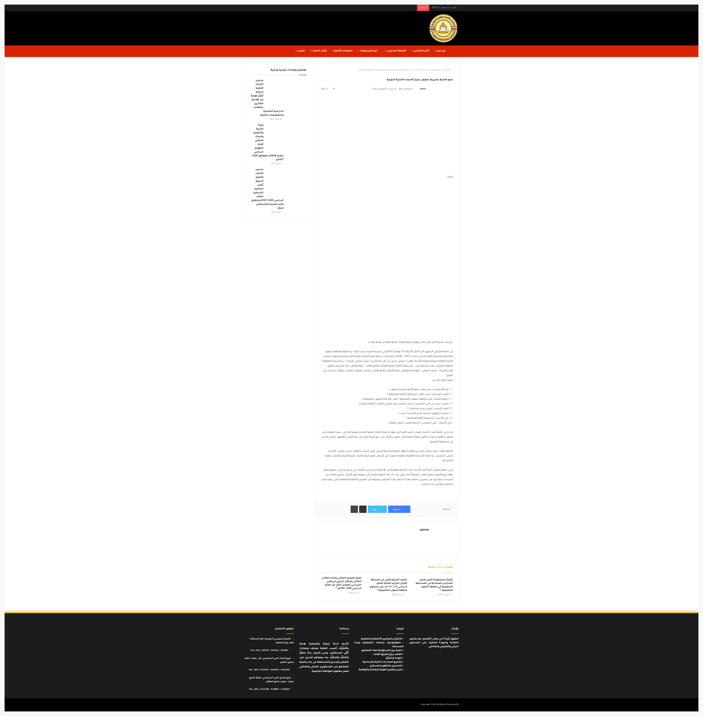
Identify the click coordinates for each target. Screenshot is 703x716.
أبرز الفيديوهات (369, 51)
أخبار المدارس (421, 51)
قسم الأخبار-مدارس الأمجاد (427, 70)
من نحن (441, 51)
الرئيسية (446, 70)
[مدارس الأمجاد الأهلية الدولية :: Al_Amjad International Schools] (443, 28)
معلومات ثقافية (343, 51)
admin (423, 89)
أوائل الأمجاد (319, 51)
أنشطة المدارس (396, 51)
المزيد (301, 51)
